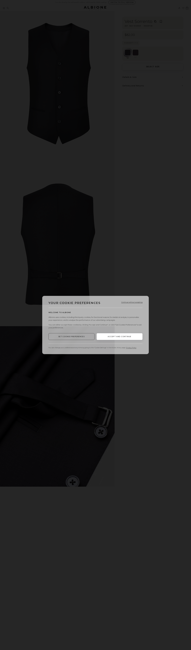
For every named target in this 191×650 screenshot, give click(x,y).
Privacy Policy (131, 348)
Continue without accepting (132, 302)
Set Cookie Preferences (71, 336)
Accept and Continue (119, 336)
